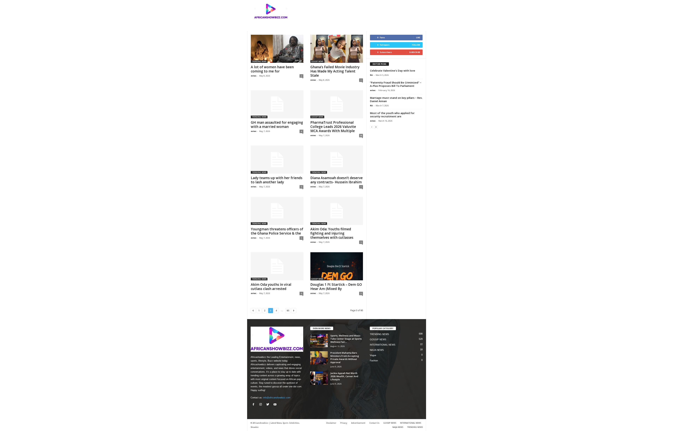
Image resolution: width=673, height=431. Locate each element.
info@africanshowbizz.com (276, 397)
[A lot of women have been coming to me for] (277, 49)
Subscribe (414, 52)
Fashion (374, 360)
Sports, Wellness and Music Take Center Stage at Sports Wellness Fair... (346, 338)
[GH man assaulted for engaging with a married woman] (277, 104)
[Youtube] (275, 404)
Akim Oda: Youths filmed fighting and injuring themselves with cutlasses (331, 233)
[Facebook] (254, 404)
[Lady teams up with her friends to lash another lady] (277, 160)
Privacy (343, 423)
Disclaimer (331, 423)
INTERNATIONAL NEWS (382, 344)
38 (361, 135)
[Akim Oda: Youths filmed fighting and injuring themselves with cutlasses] (336, 211)
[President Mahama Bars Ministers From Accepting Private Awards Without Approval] (319, 357)
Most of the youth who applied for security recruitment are (392, 114)
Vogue (373, 355)
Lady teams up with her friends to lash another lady (276, 180)
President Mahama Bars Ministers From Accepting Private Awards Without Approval (344, 357)
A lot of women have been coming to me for (272, 69)
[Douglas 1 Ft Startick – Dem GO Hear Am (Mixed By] (336, 266)
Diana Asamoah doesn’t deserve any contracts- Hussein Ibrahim (336, 180)
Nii (371, 75)
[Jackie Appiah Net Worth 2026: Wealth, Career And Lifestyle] (319, 378)
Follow (416, 45)
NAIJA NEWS (377, 350)
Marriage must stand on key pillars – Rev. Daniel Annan (396, 99)
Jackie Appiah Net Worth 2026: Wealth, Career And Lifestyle (344, 376)
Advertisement (358, 423)
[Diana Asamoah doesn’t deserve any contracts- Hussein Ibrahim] (336, 160)
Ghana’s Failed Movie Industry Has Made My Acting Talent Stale (334, 71)
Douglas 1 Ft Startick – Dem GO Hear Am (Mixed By (336, 286)
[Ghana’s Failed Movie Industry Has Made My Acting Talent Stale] (336, 49)
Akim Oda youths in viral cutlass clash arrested (271, 286)
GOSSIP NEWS (317, 61)
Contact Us (374, 423)
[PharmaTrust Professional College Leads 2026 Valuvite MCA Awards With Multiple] (336, 104)
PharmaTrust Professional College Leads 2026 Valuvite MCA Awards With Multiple (333, 126)
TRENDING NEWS (259, 61)
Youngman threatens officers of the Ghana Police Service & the (277, 231)
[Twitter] (268, 404)
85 (288, 310)
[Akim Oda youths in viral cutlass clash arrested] (277, 266)
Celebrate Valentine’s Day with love (392, 70)
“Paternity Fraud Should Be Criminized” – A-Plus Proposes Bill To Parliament (395, 84)
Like (418, 37)
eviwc (253, 75)
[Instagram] (261, 404)
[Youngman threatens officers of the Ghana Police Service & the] (277, 211)
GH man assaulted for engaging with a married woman (277, 124)
